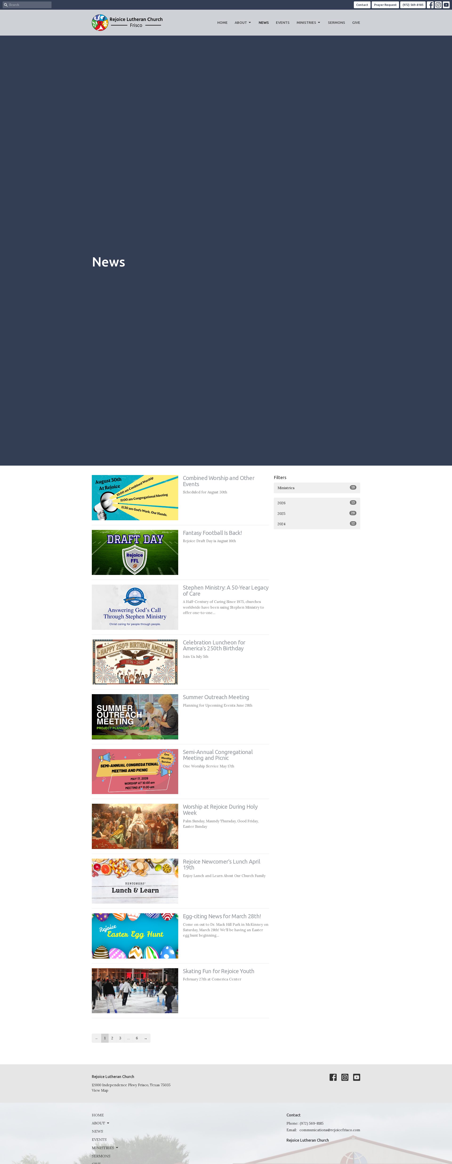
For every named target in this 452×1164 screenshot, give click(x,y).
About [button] (98, 1123)
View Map (100, 1090)
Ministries (306, 22)
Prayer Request (385, 4)
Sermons (336, 22)
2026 (316, 502)
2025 (316, 513)
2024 (316, 523)
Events (283, 22)
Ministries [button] (103, 1147)
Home (222, 22)
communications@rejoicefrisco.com (329, 1130)
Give (356, 22)
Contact (362, 4)
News (264, 22)
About (241, 22)
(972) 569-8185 (413, 4)
